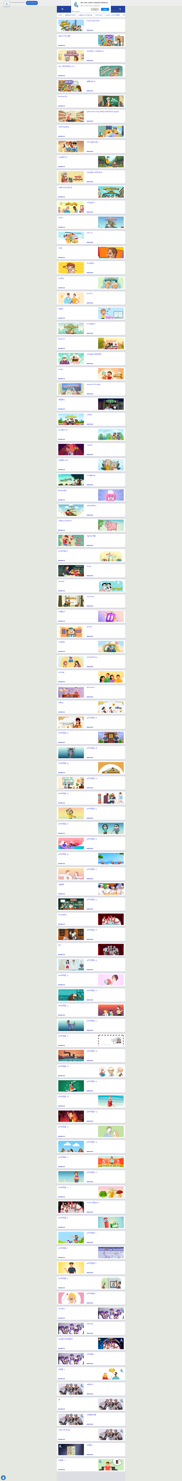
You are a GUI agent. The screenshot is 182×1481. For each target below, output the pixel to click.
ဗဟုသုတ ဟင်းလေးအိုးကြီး (113, 15)
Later (94, 9)
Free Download (32, 3)
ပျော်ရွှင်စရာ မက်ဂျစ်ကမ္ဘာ (85, 15)
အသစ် (60, 15)
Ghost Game (98, 15)
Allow (105, 9)
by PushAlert (77, 11)
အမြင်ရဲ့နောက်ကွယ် (70, 15)
